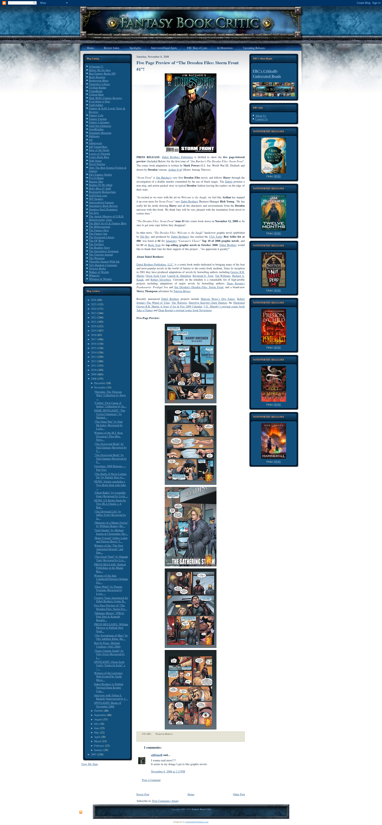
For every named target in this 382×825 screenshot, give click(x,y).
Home (191, 794)
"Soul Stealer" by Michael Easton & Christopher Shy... (111, 532)
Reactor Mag (96, 181)
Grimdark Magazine (100, 133)
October (98, 710)
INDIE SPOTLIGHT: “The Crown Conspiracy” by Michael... (109, 414)
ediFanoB (156, 755)
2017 (93, 339)
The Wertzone (97, 258)
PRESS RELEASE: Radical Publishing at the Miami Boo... (110, 567)
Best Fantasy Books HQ (102, 73)
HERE (277, 176)
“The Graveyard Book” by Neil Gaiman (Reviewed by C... (110, 447)
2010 (93, 370)
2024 (93, 308)
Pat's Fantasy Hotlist (100, 174)
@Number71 (96, 66)
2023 (93, 313)
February (99, 745)
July (96, 724)
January (98, 750)
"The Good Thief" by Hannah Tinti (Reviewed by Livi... (111, 558)
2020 (93, 326)
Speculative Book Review (103, 206)
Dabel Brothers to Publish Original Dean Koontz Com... (108, 687)
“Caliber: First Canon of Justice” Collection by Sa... (110, 404)
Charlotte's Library (99, 84)
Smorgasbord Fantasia (101, 202)
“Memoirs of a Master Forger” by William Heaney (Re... (111, 524)
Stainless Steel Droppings (103, 209)
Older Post (239, 794)
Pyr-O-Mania (96, 178)
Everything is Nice (99, 101)
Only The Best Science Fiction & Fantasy (107, 169)
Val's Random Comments (103, 265)
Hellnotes (94, 136)
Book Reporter (97, 77)
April (97, 737)
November (100, 387)
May (96, 732)
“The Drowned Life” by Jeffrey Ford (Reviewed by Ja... (110, 515)
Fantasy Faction (98, 119)
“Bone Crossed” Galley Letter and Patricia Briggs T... (111, 539)
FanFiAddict (96, 105)
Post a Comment (151, 780)
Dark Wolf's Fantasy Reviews (105, 98)
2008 (93, 378)
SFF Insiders (96, 199)
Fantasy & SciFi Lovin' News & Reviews (107, 110)
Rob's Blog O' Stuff (100, 188)
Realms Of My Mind (100, 185)
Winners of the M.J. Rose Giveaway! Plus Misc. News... (108, 436)
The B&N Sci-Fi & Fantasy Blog (107, 223)
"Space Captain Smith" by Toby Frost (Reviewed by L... (109, 654)
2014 (93, 352)
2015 (93, 348)
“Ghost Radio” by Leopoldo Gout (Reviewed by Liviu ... (111, 494)
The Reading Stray (99, 247)
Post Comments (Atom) (165, 801)
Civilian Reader (97, 87)
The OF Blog (96, 240)
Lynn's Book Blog (99, 157)
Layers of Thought (99, 154)
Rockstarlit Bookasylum (102, 192)
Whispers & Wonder (100, 279)
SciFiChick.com (98, 195)
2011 (93, 365)
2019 (93, 330)
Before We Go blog (100, 70)
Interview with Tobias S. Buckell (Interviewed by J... (111, 697)
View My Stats (89, 764)
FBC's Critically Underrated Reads (267, 73)
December (99, 383)
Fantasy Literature (99, 122)
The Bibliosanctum (99, 227)
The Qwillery (96, 244)
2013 (93, 357)
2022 (93, 317)
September (100, 715)
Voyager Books (97, 268)
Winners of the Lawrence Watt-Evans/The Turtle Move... (108, 676)
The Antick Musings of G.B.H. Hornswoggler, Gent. (106, 218)
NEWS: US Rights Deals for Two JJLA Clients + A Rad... (110, 503)
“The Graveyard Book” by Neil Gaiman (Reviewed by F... (110, 458)
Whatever (94, 275)
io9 (91, 140)
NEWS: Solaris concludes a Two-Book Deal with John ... (110, 485)
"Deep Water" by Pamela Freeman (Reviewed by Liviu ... (108, 590)
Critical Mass (96, 94)
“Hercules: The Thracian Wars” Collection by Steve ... (110, 395)
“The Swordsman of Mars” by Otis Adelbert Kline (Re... (111, 637)
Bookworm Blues (98, 80)
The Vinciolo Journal (101, 254)
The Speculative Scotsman (104, 251)
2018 (93, 335)
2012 (93, 361)
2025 (93, 304)
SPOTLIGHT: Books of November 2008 (107, 704)
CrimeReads (95, 91)
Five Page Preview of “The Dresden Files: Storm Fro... (110, 607)
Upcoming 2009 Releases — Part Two (110, 468)
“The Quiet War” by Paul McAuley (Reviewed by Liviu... (108, 425)
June (96, 728)
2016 (93, 343)
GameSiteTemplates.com (196, 822)
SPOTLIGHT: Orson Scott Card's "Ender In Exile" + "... (109, 665)
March (97, 741)
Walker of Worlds (99, 272)
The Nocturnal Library (102, 237)
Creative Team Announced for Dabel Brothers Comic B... (111, 599)
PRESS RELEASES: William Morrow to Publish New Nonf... (111, 627)
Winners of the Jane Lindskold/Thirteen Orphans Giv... (111, 579)
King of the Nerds (99, 150)
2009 (93, 374)
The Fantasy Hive (99, 230)
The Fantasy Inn (98, 233)
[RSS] (80, 812)
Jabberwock (95, 143)
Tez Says (94, 213)
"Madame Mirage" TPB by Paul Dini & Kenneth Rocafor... (109, 616)
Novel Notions (97, 164)
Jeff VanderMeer (98, 147)
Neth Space (95, 160)
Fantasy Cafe (96, 115)
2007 (93, 754)
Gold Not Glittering (100, 126)
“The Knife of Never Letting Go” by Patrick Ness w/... (110, 475)
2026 (93, 300)
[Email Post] (175, 733)
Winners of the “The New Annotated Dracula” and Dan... (108, 549)
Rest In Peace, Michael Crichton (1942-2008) (107, 644)
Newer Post (142, 794)
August (98, 719)
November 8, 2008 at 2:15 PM (168, 771)
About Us (260, 116)
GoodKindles (96, 129)
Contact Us (261, 119)
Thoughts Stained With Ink (104, 261)
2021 (93, 322)
